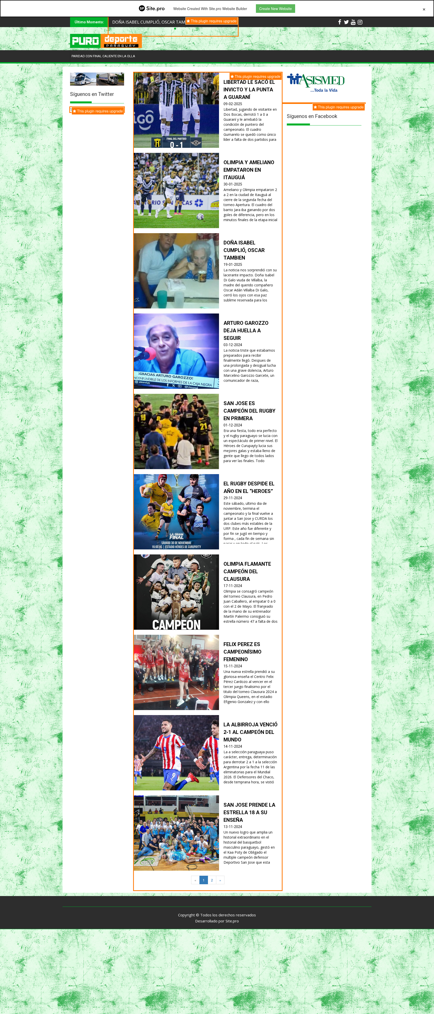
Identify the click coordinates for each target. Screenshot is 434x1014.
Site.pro (232, 920)
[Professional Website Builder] (152, 8)
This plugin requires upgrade (340, 106)
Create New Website (275, 8)
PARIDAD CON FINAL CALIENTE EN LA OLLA (103, 56)
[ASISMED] (316, 83)
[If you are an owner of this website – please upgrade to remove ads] (424, 8)
